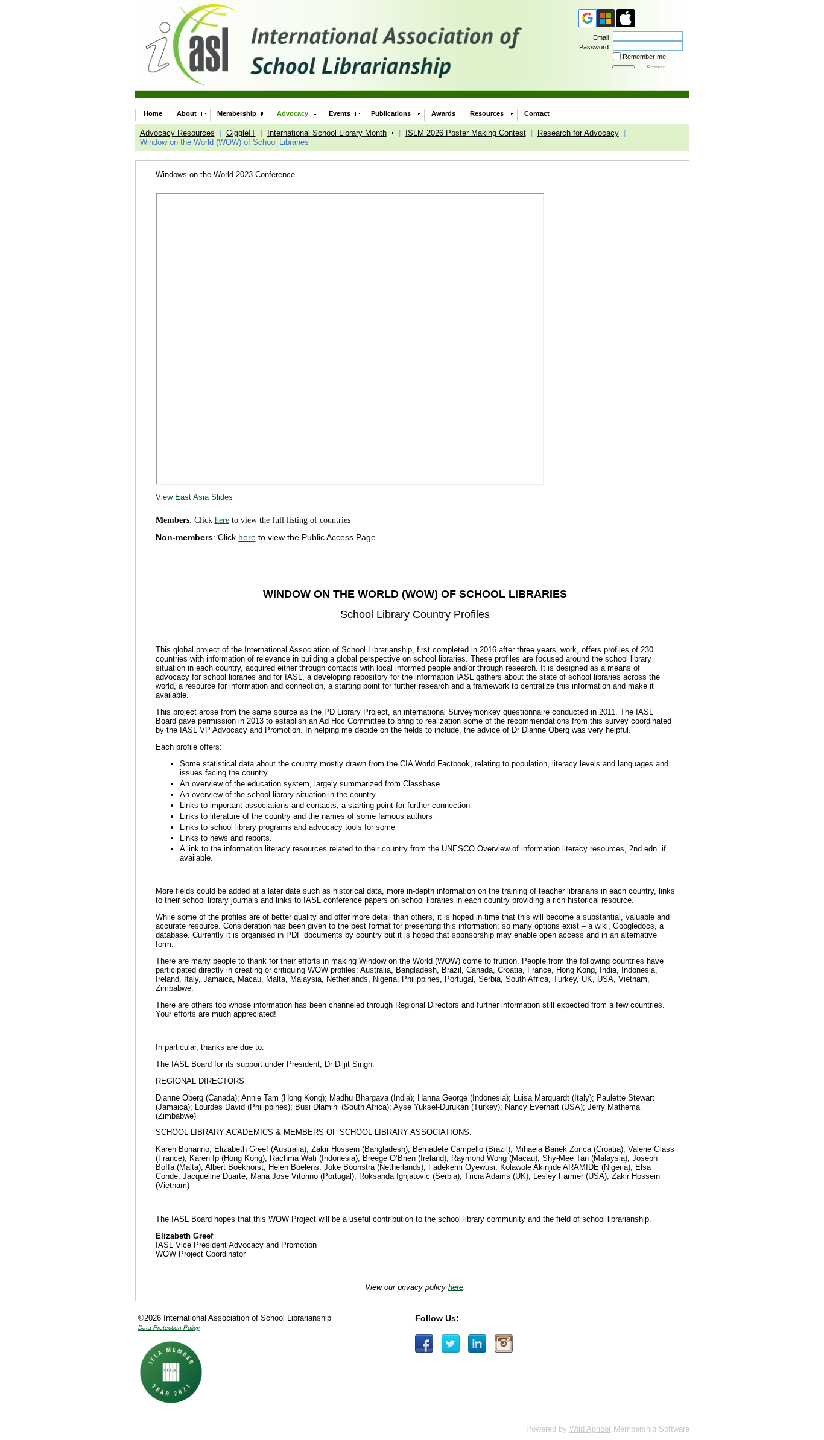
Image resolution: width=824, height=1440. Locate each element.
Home (153, 113)
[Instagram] (504, 1343)
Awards (443, 113)
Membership (236, 113)
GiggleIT (241, 132)
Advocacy (292, 113)
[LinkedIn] (477, 1343)
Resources (487, 113)
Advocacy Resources (177, 132)
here (222, 520)
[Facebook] (424, 1343)
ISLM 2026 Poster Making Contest (465, 132)
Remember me (644, 56)
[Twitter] (451, 1343)
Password (592, 47)
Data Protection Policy (169, 1327)
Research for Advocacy (578, 132)
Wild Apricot (590, 1428)
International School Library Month (327, 132)
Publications (391, 113)
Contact (537, 113)
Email (599, 37)
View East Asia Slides (194, 497)
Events (339, 113)
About (187, 113)
